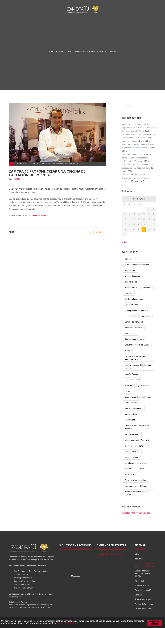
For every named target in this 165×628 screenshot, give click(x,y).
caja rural (129, 293)
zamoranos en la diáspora (136, 486)
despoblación (130, 333)
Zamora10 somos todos (135, 480)
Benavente (147, 287)
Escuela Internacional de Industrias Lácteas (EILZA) (145, 573)
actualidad (59, 51)
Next (99, 232)
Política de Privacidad (144, 604)
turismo (128, 469)
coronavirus (146, 316)
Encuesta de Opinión (143, 590)
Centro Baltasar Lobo (134, 299)
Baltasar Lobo (131, 287)
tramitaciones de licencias (136, 463)
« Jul (124, 242)
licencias (128, 391)
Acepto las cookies (154, 623)
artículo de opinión (132, 276)
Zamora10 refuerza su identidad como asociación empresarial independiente (136, 157)
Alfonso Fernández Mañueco (137, 265)
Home (51, 51)
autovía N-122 (131, 282)
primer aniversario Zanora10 (137, 440)
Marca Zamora (131, 403)
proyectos (129, 446)
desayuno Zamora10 (133, 328)
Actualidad (139, 581)
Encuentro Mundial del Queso (137, 345)
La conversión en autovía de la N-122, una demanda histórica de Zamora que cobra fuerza (138, 137)
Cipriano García (131, 305)
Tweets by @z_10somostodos (136, 513)
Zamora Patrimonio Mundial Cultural (136, 493)
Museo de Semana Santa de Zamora (137, 427)
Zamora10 (129, 474)
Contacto (138, 595)
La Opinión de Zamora (38, 215)
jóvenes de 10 (144, 385)
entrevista (129, 350)
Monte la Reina (131, 414)
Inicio (137, 554)
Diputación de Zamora (134, 339)
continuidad (130, 316)
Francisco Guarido (132, 380)
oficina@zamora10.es (23, 578)
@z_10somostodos (22, 584)
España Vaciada (131, 374)
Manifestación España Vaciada (138, 397)
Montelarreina (130, 420)
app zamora (130, 270)
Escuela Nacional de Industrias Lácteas (138, 366)
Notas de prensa (142, 586)
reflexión (143, 446)
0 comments (21, 164)
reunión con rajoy (132, 451)
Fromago (129, 385)
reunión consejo (131, 457)
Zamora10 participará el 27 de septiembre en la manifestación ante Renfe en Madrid (138, 127)
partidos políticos (132, 434)
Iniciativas (139, 559)
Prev (88, 232)
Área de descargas (143, 599)
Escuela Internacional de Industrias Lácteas (135, 358)
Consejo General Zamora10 (136, 310)
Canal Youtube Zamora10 (25, 588)
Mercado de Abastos (134, 408)
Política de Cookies (143, 609)
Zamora (140, 469)
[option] (57, 132)
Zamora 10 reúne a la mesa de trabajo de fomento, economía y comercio (136, 177)
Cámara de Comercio (134, 322)
